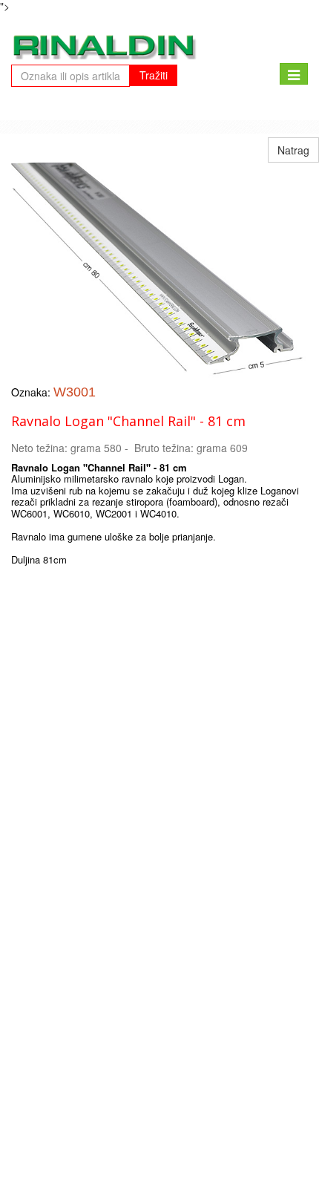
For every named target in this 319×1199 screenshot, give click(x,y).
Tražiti (153, 75)
